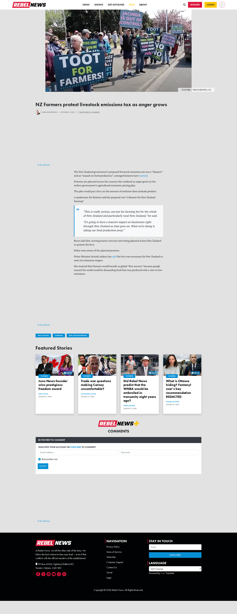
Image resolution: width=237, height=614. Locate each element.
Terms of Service (114, 552)
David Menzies (129, 406)
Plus (132, 4)
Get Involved (116, 4)
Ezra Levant (43, 394)
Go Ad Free (44, 165)
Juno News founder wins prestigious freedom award (52, 385)
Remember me (50, 459)
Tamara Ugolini (172, 402)
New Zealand (43, 335)
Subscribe (111, 557)
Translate (170, 573)
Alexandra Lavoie (88, 394)
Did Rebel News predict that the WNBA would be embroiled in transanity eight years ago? (139, 391)
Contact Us (111, 567)
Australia (59, 335)
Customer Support (114, 562)
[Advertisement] (118, 144)
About (143, 4)
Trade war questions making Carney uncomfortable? (96, 385)
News (86, 4)
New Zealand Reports (78, 335)
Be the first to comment (90, 112)
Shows (98, 4)
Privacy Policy (112, 546)
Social (109, 572)
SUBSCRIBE (75, 447)
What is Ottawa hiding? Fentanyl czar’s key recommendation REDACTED (178, 389)
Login (108, 577)
